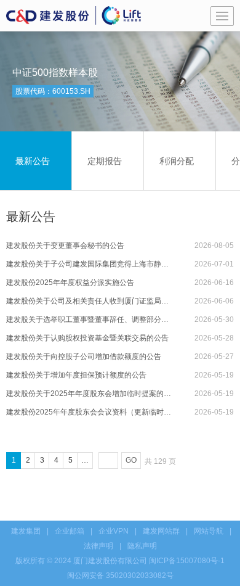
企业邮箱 (69, 531)
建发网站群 (161, 531)
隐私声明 (142, 546)
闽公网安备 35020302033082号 (120, 575)
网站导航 (208, 531)
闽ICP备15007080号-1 (187, 560)
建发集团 (26, 531)
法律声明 (98, 546)
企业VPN (113, 531)
